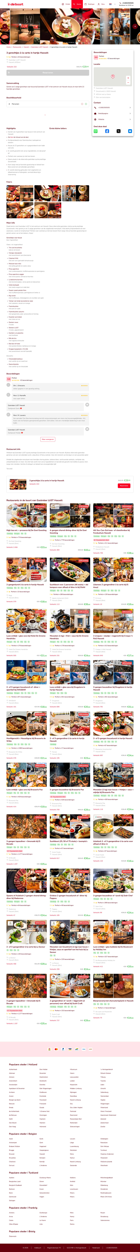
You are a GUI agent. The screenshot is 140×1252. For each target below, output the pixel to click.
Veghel (102, 1100)
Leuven (72, 1139)
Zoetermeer (104, 1123)
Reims (72, 1224)
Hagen (42, 1197)
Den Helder (44, 1069)
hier (11, 137)
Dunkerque (43, 1213)
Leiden (72, 1081)
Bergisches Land (14, 1181)
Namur (72, 1158)
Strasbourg (104, 1217)
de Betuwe (13, 1115)
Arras (11, 1217)
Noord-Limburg (75, 1100)
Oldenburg (104, 1185)
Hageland (43, 1146)
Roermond (73, 1115)
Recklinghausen (105, 1193)
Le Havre (43, 1220)
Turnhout (103, 1150)
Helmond (43, 1127)
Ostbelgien (104, 1139)
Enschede (43, 1096)
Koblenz (73, 1178)
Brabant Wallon (14, 1146)
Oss (71, 1104)
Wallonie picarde (106, 1162)
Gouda (42, 1108)
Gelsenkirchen (44, 1193)
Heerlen (42, 1123)
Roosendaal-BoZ (76, 1119)
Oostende (73, 1165)
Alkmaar (12, 1073)
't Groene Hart (44, 1111)
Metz (71, 1213)
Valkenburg (104, 1092)
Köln (71, 1185)
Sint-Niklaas (104, 1146)
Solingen (12, 1200)
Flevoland (43, 1100)
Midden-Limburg (76, 1088)
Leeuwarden (74, 1077)
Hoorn (72, 1073)
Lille (41, 1224)
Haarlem (42, 1119)
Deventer (43, 1073)
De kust (11, 1165)
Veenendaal (104, 1096)
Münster (103, 1181)
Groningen (43, 1115)
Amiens (11, 1213)
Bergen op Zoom (14, 1100)
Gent (41, 1143)
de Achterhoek (14, 1111)
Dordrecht (43, 1081)
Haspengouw (44, 1150)
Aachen (11, 1178)
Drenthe (42, 1085)
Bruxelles (12, 1158)
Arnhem (12, 1092)
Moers (72, 1193)
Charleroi (12, 1162)
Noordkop (73, 1096)
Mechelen (73, 1150)
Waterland (104, 1108)
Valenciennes (105, 1220)
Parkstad (73, 1111)
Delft (11, 1119)
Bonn (11, 1193)
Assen (11, 1096)
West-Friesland (105, 1111)
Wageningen (104, 1104)
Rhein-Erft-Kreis (106, 1197)
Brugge (11, 1150)
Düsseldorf (43, 1185)
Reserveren (124, 486)
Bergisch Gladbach (15, 1185)
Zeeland (103, 1119)
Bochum (12, 1189)
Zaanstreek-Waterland (108, 1115)
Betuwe (11, 1104)
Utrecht (103, 1088)
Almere (11, 1077)
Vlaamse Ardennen (107, 1154)
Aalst (11, 1139)
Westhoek (104, 1165)
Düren (42, 1181)
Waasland (103, 1158)
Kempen (42, 1158)
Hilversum (73, 1069)
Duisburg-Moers (45, 1178)
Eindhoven (43, 1092)
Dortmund (12, 1197)
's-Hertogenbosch (106, 1069)
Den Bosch (12, 1123)
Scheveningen (75, 1127)
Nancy (72, 1217)
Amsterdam (13, 1085)
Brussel (11, 1154)
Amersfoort (13, 1081)
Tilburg (102, 1077)
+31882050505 (111, 1248)
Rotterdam (73, 1123)
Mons (72, 1154)
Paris (71, 1220)
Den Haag (12, 1127)
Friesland (43, 1104)
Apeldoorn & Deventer (17, 1088)
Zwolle (102, 1127)
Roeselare (104, 1143)
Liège (72, 1143)
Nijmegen (73, 1092)
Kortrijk (42, 1162)
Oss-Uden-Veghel (76, 1108)
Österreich (12, 1236)
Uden (102, 1085)
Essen (42, 1189)
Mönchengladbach (106, 1178)
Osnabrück (104, 1189)
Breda (11, 1108)
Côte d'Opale (13, 1224)
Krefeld (72, 1181)
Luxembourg (74, 1146)
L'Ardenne (43, 1165)
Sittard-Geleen (105, 1073)
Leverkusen (74, 1189)
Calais (11, 1220)
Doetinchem (44, 1077)
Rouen (102, 1213)
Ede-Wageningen (45, 1088)
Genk (41, 1139)
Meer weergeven (48, 439)
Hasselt (42, 1154)
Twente (103, 1081)
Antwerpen (13, 1143)
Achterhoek (13, 1069)
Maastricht (73, 1085)
